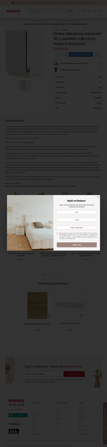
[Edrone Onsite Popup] (53, 223)
